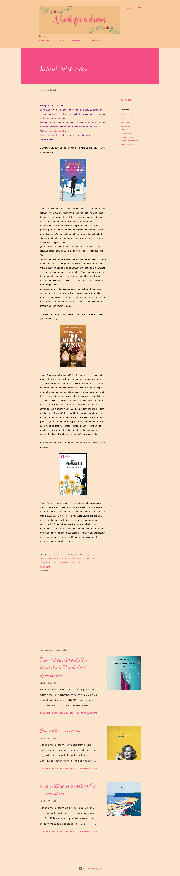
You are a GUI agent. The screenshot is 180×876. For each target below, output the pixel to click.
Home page (44, 40)
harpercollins (126, 115)
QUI (104, 148)
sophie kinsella (127, 137)
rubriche (124, 129)
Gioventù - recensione (62, 730)
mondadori (125, 126)
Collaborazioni (95, 40)
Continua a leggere (87, 713)
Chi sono (60, 40)
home (123, 118)
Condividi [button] (126, 100)
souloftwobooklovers (59, 131)
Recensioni (76, 40)
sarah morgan (126, 133)
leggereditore (126, 122)
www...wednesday (128, 144)
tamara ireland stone (129, 140)
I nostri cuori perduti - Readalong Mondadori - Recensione (65, 667)
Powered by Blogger (91, 868)
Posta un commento (63, 713)
